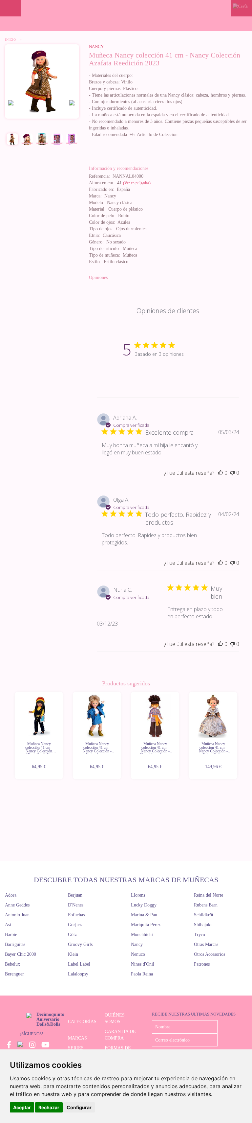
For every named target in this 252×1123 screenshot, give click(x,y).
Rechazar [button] (48, 1107)
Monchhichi (142, 934)
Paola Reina (142, 974)
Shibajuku (203, 924)
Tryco (199, 934)
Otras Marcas (206, 944)
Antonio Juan (17, 914)
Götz (72, 934)
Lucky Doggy (144, 905)
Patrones (202, 964)
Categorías (82, 1021)
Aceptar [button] (22, 1107)
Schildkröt (203, 914)
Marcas (77, 1038)
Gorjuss (75, 924)
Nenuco (138, 954)
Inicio (10, 39)
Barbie (11, 934)
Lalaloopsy (78, 974)
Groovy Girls (80, 944)
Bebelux (12, 964)
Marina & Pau (144, 914)
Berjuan (75, 895)
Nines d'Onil (142, 964)
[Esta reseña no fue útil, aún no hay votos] (232, 472)
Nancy (96, 46)
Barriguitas (15, 944)
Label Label (79, 964)
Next (238, 736)
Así (8, 924)
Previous (14, 736)
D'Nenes (75, 905)
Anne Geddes (17, 905)
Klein (73, 954)
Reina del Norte (208, 895)
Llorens (138, 895)
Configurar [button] (79, 1107)
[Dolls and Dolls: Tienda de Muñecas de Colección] (126, 8)
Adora (10, 895)
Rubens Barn (206, 905)
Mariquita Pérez (145, 924)
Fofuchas (76, 914)
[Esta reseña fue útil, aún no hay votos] (220, 472)
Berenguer (14, 974)
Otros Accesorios (209, 954)
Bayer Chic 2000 (20, 954)
